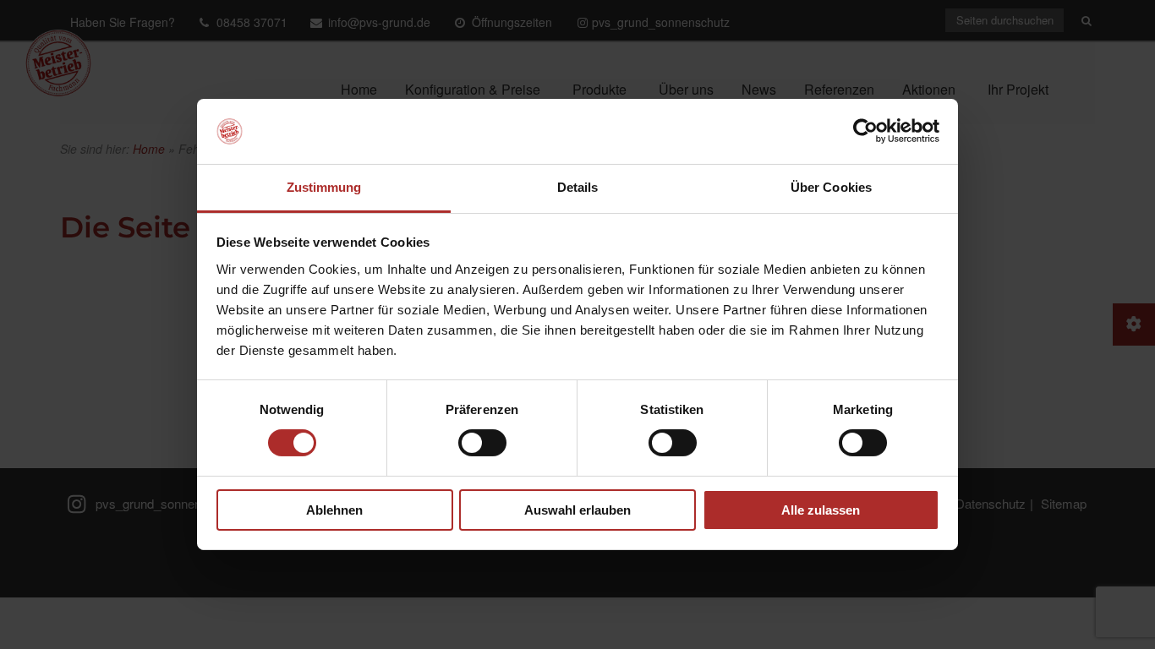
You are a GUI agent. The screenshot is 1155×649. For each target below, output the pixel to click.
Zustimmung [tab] (324, 187)
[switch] (482, 442)
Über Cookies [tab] (831, 187)
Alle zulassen (820, 510)
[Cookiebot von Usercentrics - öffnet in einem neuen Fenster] (865, 131)
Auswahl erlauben (577, 510)
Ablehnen (334, 510)
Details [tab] (578, 187)
